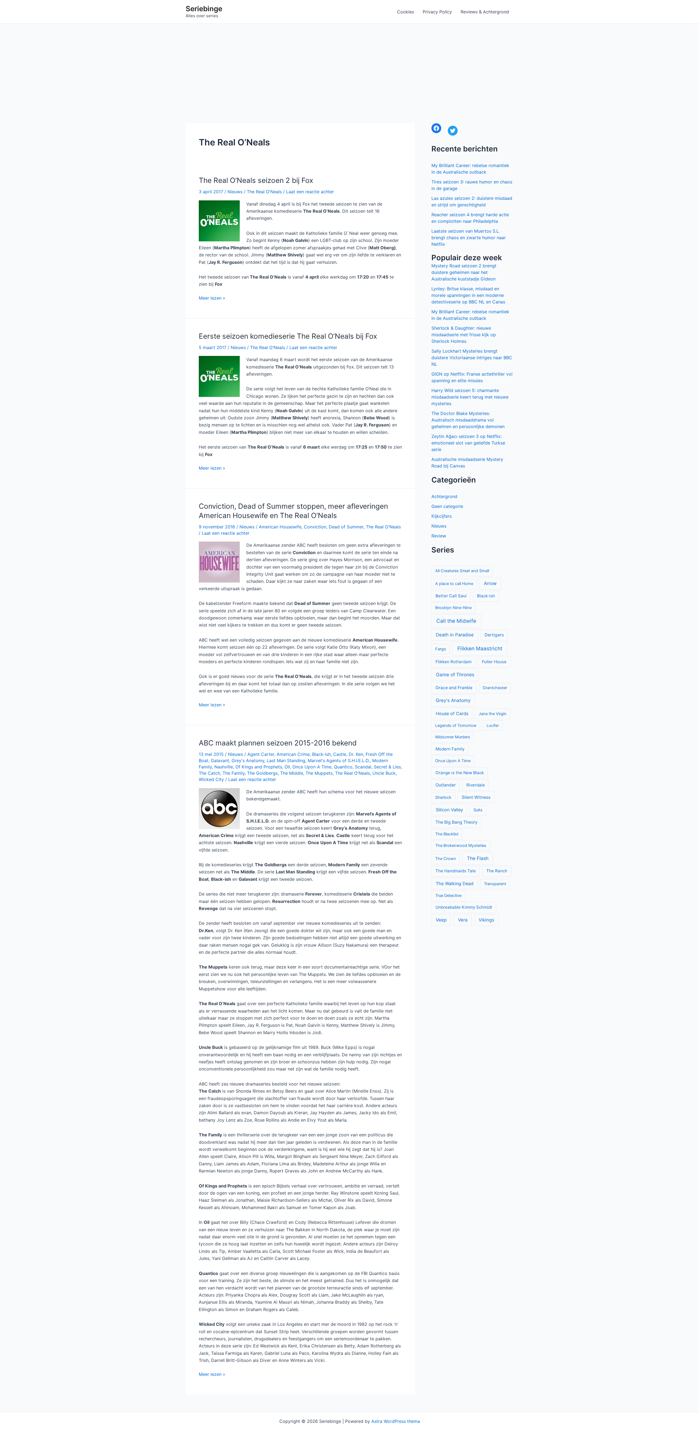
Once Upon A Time (311, 767)
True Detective (448, 895)
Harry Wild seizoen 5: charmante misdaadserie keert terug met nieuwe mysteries (469, 397)
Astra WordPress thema (395, 1421)
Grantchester (495, 687)
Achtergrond (444, 496)
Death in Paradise (455, 634)
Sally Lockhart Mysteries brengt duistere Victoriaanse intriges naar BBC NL (471, 357)
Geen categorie (447, 506)
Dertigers (494, 634)
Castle (339, 754)
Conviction (315, 527)
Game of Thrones (455, 674)
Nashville (223, 767)
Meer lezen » (212, 298)
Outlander (446, 785)
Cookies (405, 11)
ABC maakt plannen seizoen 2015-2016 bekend (278, 743)
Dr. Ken (356, 754)
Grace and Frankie (454, 687)
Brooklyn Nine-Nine (453, 607)
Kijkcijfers (441, 516)
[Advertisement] (349, 65)
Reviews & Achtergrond (485, 11)
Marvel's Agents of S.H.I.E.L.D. (339, 760)
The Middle (291, 773)
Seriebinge (204, 8)
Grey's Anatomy (248, 760)
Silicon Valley (449, 809)
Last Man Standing (286, 760)
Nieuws (234, 191)
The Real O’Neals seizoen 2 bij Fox (256, 180)
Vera (462, 920)
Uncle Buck (384, 773)
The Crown (445, 858)
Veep (441, 920)
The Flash (477, 858)
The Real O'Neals (264, 191)
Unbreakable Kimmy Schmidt (464, 907)
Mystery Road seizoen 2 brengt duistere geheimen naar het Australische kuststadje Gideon (463, 272)
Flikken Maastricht (479, 648)
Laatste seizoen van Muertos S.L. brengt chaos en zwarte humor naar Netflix (468, 237)
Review (438, 536)
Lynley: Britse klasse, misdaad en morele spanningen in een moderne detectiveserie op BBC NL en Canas (468, 295)
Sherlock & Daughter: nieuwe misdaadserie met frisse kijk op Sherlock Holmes (463, 334)
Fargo (440, 649)
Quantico (343, 767)
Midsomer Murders (452, 737)
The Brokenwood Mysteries (460, 845)
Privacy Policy (437, 11)
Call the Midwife (456, 621)
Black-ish (321, 754)
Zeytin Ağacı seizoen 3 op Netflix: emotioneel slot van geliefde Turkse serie (468, 443)
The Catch (209, 773)
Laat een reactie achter (310, 191)
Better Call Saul (451, 595)
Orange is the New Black (460, 772)
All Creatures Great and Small (462, 570)
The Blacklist (446, 834)
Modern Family (450, 748)
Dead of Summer (346, 527)
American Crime (293, 754)
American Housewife (280, 527)
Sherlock (443, 797)
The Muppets (319, 773)
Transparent (495, 883)
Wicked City (211, 779)
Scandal (363, 767)
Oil (287, 767)
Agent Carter (260, 754)
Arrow (490, 583)
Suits (477, 810)
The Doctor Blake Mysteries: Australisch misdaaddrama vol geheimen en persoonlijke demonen (468, 420)
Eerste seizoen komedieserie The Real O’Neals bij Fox (288, 336)
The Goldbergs (262, 773)
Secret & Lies (387, 767)
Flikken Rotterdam (454, 661)
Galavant (220, 760)
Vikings (486, 920)
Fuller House (494, 661)
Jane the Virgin (493, 713)
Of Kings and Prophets (258, 767)
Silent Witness (476, 797)
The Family (234, 773)
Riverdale (475, 785)
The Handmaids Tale (456, 870)
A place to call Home (454, 583)
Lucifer (493, 725)
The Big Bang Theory (457, 822)
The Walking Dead (454, 883)
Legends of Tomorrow (455, 725)
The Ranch (496, 870)
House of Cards (452, 713)
